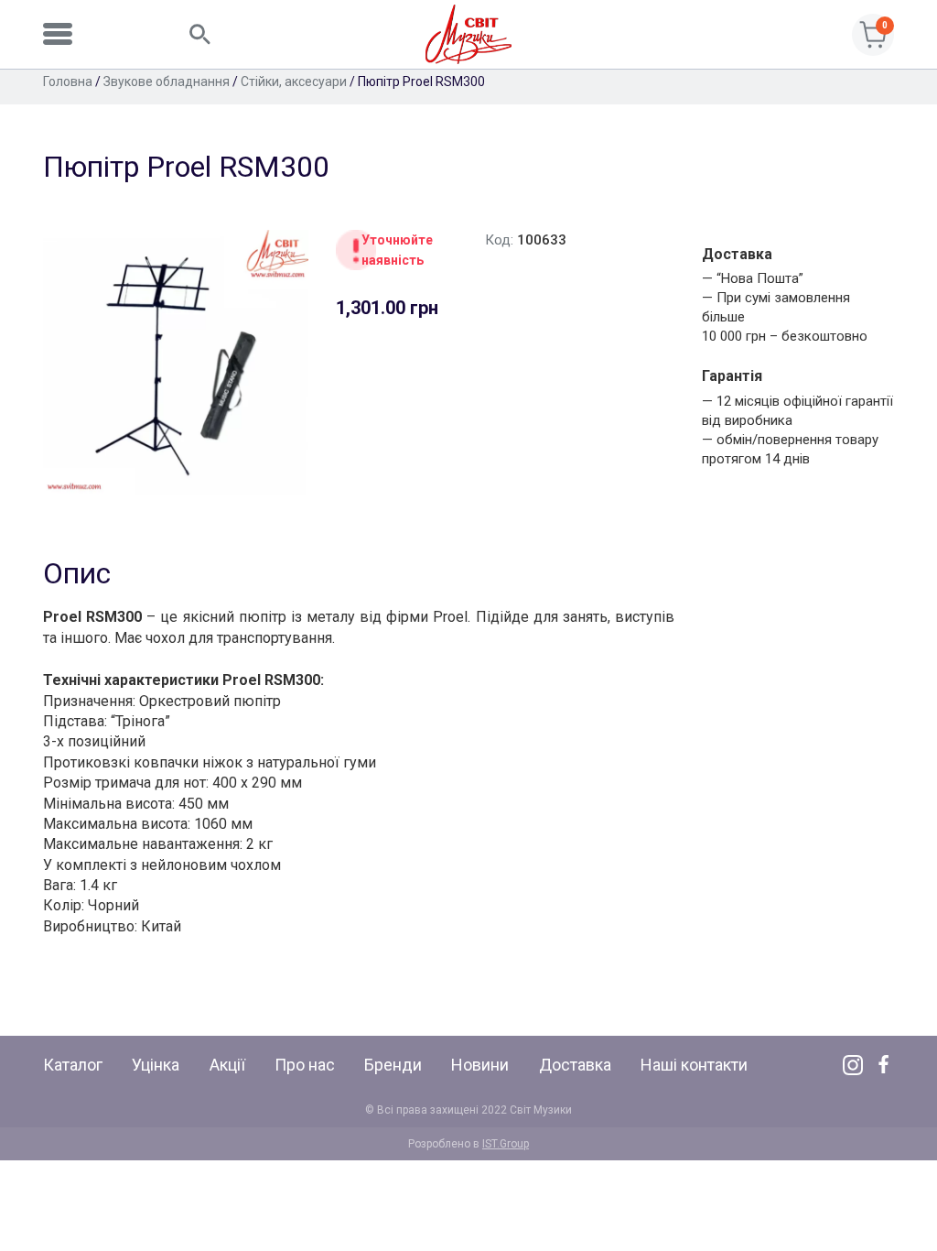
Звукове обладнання (166, 81)
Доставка (575, 1064)
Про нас (305, 1064)
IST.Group (505, 1143)
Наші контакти (694, 1064)
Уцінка (155, 1064)
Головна (67, 81)
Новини (480, 1064)
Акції (227, 1064)
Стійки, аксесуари (294, 81)
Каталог (72, 1064)
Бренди (393, 1064)
